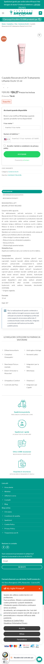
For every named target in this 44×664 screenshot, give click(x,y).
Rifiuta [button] (21, 634)
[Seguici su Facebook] (3, 547)
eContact (26, 160)
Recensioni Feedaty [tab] (10, 198)
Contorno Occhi (23, 24)
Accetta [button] (22, 628)
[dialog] (22, 615)
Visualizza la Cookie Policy (14, 621)
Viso (15, 24)
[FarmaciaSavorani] (21, 13)
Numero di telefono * (11, 134)
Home (4, 24)
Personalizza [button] (22, 639)
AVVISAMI (22, 154)
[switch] (5, 662)
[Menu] (3, 13)
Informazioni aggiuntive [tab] (13, 195)
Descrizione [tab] (7, 191)
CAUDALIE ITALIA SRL (15, 175)
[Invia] (39, 19)
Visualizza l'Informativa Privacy (15, 623)
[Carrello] (40, 13)
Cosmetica (10, 24)
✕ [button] (39, 588)
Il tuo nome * (8, 123)
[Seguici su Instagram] (7, 547)
